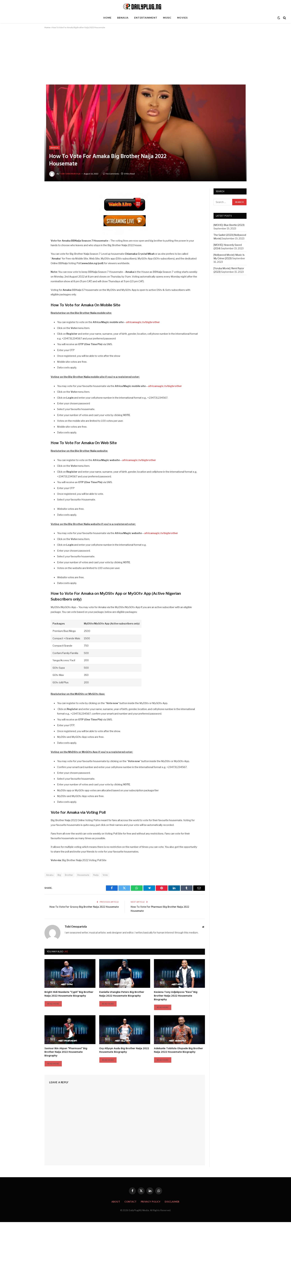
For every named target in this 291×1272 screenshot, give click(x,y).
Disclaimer (172, 1201)
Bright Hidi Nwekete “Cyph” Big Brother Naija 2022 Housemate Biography (68, 994)
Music (167, 17)
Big (59, 875)
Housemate (83, 875)
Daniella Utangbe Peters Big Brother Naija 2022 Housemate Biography (121, 994)
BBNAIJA (122, 17)
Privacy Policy (151, 1201)
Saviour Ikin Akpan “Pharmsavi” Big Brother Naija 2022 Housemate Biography (65, 1052)
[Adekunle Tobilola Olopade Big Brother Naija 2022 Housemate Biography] (179, 1029)
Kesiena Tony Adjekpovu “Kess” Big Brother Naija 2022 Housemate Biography (175, 995)
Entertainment (145, 17)
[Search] (284, 18)
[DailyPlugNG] (145, 6)
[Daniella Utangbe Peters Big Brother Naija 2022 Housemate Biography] (124, 973)
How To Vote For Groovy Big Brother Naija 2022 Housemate (84, 907)
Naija (96, 875)
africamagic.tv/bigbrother (139, 460)
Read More (53, 1003)
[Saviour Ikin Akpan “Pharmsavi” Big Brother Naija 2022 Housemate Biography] (69, 1029)
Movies (182, 17)
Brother (69, 875)
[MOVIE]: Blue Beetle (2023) (229, 225)
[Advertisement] (145, 59)
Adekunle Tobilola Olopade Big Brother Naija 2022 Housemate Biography (178, 1050)
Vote (105, 875)
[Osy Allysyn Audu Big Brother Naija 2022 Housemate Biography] (124, 1029)
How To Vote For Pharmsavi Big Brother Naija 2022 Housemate (160, 909)
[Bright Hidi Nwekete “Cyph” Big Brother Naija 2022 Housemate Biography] (69, 973)
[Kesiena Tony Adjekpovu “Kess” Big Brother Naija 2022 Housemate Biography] (179, 973)
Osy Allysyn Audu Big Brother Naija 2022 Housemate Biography (124, 1050)
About (115, 1201)
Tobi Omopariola (70, 173)
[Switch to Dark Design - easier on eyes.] (279, 17)
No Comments (112, 173)
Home (107, 17)
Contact (130, 1201)
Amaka (49, 875)
